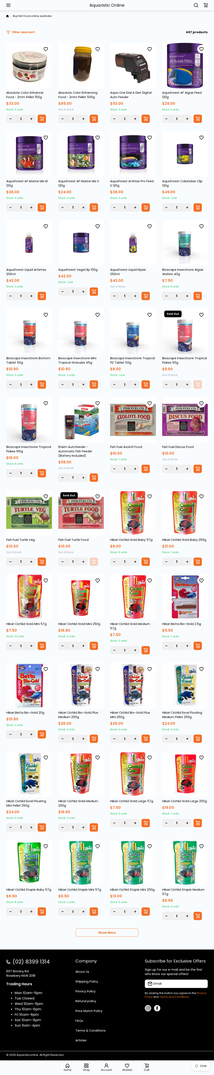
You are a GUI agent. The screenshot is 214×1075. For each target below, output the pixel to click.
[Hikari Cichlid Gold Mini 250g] (81, 597)
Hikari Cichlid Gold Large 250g (184, 801)
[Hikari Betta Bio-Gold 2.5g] (185, 597)
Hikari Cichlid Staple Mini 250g (132, 890)
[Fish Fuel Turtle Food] (81, 513)
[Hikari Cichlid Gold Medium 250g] (81, 774)
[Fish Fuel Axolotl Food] (133, 420)
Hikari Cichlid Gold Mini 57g (26, 624)
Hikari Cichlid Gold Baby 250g (184, 540)
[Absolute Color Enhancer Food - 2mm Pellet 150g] (29, 66)
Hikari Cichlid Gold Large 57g (131, 801)
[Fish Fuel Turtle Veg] (29, 513)
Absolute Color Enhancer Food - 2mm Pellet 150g (25, 95)
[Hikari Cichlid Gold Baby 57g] (133, 513)
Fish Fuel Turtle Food (73, 540)
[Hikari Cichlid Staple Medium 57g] (185, 863)
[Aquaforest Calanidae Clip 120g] (185, 154)
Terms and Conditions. (174, 997)
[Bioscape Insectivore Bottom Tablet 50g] (29, 331)
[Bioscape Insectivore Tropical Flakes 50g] (185, 331)
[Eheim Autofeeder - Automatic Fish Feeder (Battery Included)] (81, 420)
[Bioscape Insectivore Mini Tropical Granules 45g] (81, 331)
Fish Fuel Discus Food (178, 447)
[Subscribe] (202, 984)
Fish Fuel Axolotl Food (126, 447)
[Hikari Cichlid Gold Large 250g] (185, 774)
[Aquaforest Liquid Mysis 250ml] (133, 243)
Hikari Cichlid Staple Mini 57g (79, 890)
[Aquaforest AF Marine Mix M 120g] (29, 154)
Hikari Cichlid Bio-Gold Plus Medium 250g (78, 715)
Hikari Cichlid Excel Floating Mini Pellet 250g (26, 803)
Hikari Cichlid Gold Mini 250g (79, 624)
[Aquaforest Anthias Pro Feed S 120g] (133, 154)
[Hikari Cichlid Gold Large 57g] (133, 774)
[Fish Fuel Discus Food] (185, 420)
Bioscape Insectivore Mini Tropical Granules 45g (77, 360)
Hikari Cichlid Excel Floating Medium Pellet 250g (182, 715)
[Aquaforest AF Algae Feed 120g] (185, 66)
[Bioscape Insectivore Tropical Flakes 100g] (29, 420)
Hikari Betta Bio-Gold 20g (25, 713)
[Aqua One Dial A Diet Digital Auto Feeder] (133, 66)
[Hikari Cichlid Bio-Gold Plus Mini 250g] (133, 685)
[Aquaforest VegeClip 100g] (81, 243)
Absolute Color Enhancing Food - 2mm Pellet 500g (77, 95)
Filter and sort (23, 32)
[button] (206, 5)
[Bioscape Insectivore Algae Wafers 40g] (185, 243)
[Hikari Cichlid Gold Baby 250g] (185, 513)
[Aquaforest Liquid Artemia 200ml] (29, 243)
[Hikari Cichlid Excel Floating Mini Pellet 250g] (29, 774)
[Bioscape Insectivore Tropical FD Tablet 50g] (133, 331)
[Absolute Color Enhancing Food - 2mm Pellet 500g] (81, 66)
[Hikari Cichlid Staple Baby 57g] (29, 863)
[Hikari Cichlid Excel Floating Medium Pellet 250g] (185, 685)
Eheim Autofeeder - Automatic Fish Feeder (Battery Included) (75, 451)
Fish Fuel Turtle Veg (20, 540)
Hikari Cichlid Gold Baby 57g (131, 540)
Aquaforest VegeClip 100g (78, 270)
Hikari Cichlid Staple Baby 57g (28, 890)
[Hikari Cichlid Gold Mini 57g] (29, 597)
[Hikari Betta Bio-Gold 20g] (29, 685)
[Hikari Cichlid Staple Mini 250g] (133, 863)
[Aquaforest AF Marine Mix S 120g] (81, 154)
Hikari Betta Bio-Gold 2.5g (181, 624)
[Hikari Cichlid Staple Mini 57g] (81, 863)
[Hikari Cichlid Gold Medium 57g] (133, 597)
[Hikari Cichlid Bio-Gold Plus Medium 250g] (81, 685)
